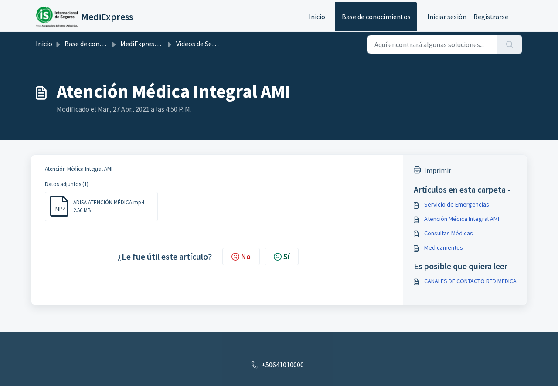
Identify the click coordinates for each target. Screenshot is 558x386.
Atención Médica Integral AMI (461, 219)
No (246, 256)
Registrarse (490, 16)
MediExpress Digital (149, 43)
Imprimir (437, 170)
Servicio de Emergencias (456, 204)
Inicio (317, 16)
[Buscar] (509, 44)
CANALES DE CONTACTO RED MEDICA (470, 281)
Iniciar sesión (446, 16)
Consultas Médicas (448, 233)
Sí (286, 256)
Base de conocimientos (376, 16)
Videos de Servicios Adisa (212, 43)
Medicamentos (443, 247)
